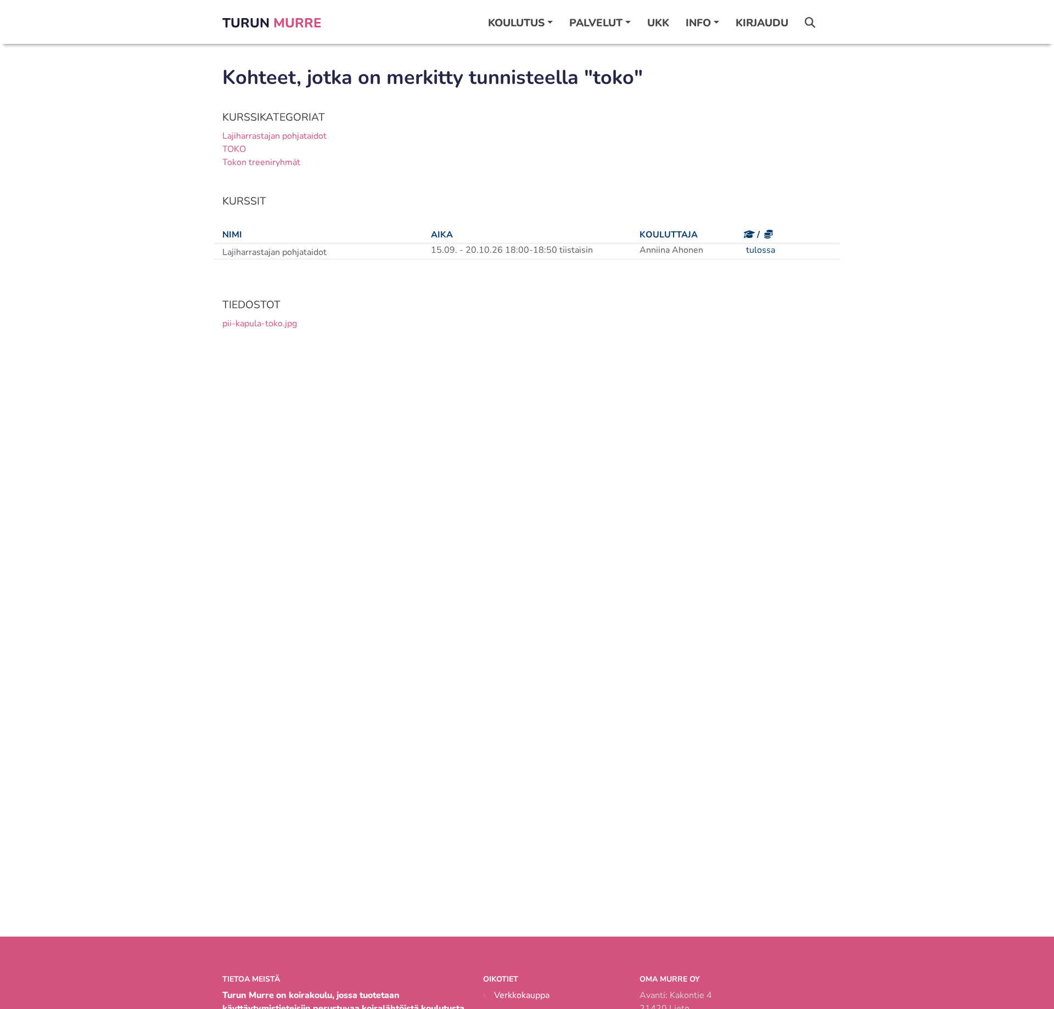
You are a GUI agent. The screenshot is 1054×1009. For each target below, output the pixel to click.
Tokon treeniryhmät (261, 162)
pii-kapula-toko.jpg (259, 324)
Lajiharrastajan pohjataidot (274, 136)
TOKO (234, 149)
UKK (658, 23)
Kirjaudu (762, 23)
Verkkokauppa (522, 995)
